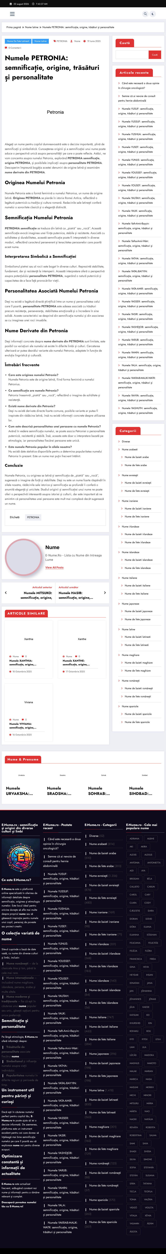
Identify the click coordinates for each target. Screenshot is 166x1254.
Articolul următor (68, 587)
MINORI (147, 1095)
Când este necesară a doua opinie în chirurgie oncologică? (62, 844)
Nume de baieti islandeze (139, 560)
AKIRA (144, 846)
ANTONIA (134, 862)
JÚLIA (132, 1007)
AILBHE (150, 838)
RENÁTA (134, 1127)
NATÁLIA (148, 1119)
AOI (131, 870)
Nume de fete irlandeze (137, 542)
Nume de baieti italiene (137, 585)
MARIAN (149, 1071)
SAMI (132, 1143)
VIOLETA (149, 1207)
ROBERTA (150, 1127)
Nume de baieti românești (139, 688)
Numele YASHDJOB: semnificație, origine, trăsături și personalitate (61, 1158)
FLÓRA (148, 950)
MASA (149, 1079)
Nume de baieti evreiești (138, 483)
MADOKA (149, 1055)
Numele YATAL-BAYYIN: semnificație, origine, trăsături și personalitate (135, 276)
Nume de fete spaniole (137, 722)
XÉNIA (148, 1215)
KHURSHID (135, 1023)
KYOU (145, 1039)
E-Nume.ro (8, 889)
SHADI (133, 1151)
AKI (131, 846)
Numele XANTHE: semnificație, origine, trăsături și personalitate (77, 662)
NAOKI (133, 1119)
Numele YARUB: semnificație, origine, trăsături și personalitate (61, 1175)
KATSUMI (134, 1015)
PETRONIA (62, 41)
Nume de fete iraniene (137, 516)
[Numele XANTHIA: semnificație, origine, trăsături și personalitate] (28, 638)
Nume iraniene (130, 501)
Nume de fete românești (138, 696)
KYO (132, 1039)
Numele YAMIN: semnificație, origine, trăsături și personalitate (61, 1192)
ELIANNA (134, 934)
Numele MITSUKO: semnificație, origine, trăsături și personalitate (34, 595)
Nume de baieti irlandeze (138, 534)
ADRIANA (134, 838)
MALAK (133, 1071)
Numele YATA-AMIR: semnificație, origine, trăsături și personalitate (61, 1105)
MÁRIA (150, 1103)
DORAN (134, 918)
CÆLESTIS (135, 910)
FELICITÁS (153, 942)
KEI (147, 1015)
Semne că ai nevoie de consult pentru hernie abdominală (59, 861)
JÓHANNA (146, 991)
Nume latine (41, 41)
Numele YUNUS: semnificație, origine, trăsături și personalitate (61, 948)
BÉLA (149, 878)
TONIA (133, 1199)
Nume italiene (129, 578)
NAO (147, 1111)
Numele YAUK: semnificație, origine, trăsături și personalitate (61, 1018)
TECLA (133, 1191)
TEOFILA (148, 1191)
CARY (147, 894)
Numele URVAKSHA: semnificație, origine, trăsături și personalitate (21, 790)
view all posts (54, 567)
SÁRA (132, 1183)
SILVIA (133, 1159)
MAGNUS (134, 1063)
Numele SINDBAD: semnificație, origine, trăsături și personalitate (144, 790)
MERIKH (150, 1087)
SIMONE (148, 1159)
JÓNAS (152, 999)
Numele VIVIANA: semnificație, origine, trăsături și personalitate (23, 725)
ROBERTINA (136, 1135)
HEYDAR (134, 974)
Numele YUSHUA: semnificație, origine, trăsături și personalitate (61, 913)
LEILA (158, 1039)
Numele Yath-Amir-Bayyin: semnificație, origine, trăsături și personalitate (135, 228)
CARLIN (151, 886)
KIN (150, 1023)
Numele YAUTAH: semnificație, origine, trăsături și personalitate (61, 1000)
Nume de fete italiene (136, 593)
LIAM (132, 1047)
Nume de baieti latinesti (138, 637)
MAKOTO (151, 1063)
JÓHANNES (135, 999)
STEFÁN (134, 1175)
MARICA (134, 1079)
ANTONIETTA (153, 862)
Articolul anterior (42, 587)
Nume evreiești (130, 475)
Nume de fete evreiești (137, 491)
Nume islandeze (130, 552)
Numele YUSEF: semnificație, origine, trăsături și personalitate (61, 931)
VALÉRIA (148, 1199)
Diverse (126, 441)
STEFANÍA (149, 1167)
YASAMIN (134, 1223)
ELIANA (147, 926)
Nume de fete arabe (136, 465)
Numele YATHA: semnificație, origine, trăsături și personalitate (61, 1070)
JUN (131, 991)
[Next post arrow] (105, 592)
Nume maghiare (130, 655)
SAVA (145, 1143)
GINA (132, 967)
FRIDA (153, 959)
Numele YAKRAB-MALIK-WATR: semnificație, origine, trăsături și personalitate (137, 382)
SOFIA (133, 1167)
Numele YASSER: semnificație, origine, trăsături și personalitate (61, 1123)
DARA (151, 910)
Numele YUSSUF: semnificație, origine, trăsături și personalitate (61, 896)
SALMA (152, 1135)
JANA (149, 983)
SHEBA (147, 1151)
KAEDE (145, 1007)
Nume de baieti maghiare (139, 663)
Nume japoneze (130, 604)
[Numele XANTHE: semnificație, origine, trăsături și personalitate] (82, 638)
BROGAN (134, 878)
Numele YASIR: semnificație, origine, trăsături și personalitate (61, 1140)
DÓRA (133, 926)
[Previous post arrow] (6, 592)
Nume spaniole (130, 706)
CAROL (133, 894)
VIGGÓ (133, 1207)
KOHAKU (134, 1031)
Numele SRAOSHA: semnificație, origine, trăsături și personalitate (62, 790)
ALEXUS (148, 854)
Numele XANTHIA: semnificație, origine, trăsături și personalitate (23, 662)
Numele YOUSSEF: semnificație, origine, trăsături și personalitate (61, 966)
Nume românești (131, 681)
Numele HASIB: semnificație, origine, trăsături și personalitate (77, 595)
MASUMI (134, 1087)
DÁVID (149, 918)
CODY (147, 902)
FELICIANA (135, 942)
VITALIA (133, 1215)
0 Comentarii (15, 47)
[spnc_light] (152, 14)
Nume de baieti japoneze (138, 611)
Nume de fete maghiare (138, 670)
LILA (144, 1047)
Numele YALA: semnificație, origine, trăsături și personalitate (61, 1210)
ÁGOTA (133, 1231)
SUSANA (150, 1175)
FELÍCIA (133, 950)
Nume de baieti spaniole (138, 714)
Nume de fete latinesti (18, 41)
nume (77, 41)
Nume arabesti (130, 449)
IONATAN (134, 983)
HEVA (146, 967)
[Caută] (145, 14)
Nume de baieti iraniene (138, 508)
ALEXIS (133, 854)
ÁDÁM (150, 1223)
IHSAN (149, 974)
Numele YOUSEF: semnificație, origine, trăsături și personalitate (61, 983)
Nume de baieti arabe (137, 457)
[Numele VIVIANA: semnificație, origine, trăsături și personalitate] (28, 701)
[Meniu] (12, 14)
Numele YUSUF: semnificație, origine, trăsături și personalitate (61, 879)
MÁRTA (133, 1111)
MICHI (133, 1095)
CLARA (133, 902)
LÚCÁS (133, 1055)
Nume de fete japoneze (137, 619)
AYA (143, 870)
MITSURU (134, 1103)
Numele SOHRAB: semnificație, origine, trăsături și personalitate (103, 790)
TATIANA (147, 1183)
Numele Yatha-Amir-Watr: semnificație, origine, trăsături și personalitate (135, 245)
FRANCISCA (136, 959)
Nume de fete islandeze (138, 568)
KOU (148, 1031)
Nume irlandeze (130, 526)
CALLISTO (134, 886)
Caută (125, 43)
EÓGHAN (152, 934)
